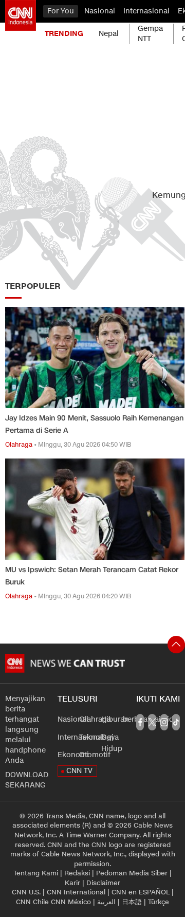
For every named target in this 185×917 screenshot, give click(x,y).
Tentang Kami (35, 873)
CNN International (76, 892)
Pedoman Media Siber (132, 873)
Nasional (99, 11)
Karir (72, 883)
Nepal (109, 34)
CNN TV (79, 771)
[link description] (20, 15)
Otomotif (94, 755)
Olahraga (95, 719)
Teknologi (96, 737)
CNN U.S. (26, 892)
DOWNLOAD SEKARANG (26, 780)
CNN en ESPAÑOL (141, 892)
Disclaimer (103, 883)
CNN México (71, 902)
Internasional (146, 11)
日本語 (132, 902)
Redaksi (77, 873)
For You (60, 11)
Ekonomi (73, 755)
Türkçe (158, 902)
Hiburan (115, 719)
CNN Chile (32, 902)
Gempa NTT (150, 34)
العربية (106, 902)
